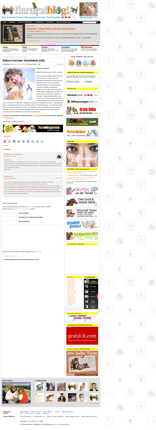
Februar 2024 (71, 290)
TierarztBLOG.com (33, 421)
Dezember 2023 (72, 292)
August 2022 (71, 303)
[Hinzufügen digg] (10, 143)
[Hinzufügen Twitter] (43, 143)
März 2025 (70, 285)
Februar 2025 (71, 287)
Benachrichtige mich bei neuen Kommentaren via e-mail (21, 259)
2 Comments (59, 64)
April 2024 (70, 288)
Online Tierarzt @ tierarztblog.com (11, 405)
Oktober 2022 (71, 299)
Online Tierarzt (7, 381)
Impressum (50, 22)
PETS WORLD (47, 411)
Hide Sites (5, 145)
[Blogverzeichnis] (77, 319)
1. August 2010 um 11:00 (10, 178)
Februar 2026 (71, 279)
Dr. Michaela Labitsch (12, 154)
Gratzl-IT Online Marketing (55, 416)
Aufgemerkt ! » (31, 26)
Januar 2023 (71, 296)
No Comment (43, 31)
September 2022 (72, 301)
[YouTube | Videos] (93, 65)
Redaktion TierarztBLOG (19, 64)
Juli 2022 (70, 305)
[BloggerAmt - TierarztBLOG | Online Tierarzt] (91, 316)
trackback (31, 207)
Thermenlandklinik (38, 115)
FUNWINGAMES (40, 22)
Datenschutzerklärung (63, 22)
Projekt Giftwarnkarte (25, 22)
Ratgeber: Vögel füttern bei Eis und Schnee (51, 28)
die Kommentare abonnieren (21, 209)
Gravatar (38, 251)
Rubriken (12, 22)
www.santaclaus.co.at (78, 172)
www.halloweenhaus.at (78, 179)
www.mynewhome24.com (89, 416)
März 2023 (70, 294)
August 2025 (71, 283)
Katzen (39, 411)
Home (4, 22)
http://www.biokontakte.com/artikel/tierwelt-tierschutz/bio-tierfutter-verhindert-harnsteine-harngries (29, 185)
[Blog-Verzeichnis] (72, 316)
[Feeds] (71, 65)
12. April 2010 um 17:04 (10, 156)
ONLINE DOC (24, 411)
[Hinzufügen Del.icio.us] (5, 143)
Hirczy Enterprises (26, 416)
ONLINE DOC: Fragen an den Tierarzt (17, 57)
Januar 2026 (71, 281)
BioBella (7, 176)
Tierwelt (57, 411)
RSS (21, 413)
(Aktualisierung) (94, 403)
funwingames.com (39, 416)
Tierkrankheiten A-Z (67, 411)
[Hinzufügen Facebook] (15, 143)
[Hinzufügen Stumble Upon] (29, 143)
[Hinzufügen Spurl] (33, 143)
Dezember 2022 (72, 297)
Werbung (37, 413)
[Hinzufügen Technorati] (38, 143)
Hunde (33, 411)
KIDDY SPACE (70, 181)
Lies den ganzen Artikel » (34, 40)
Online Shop (29, 413)
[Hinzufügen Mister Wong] (24, 143)
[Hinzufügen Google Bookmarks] (19, 143)
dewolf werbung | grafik (72, 416)
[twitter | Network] (85, 65)
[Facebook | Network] (78, 65)
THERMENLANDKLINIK (72, 175)
